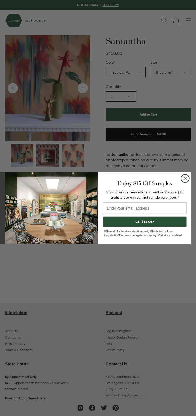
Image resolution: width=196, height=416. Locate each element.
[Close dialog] (185, 178)
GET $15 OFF (144, 221)
